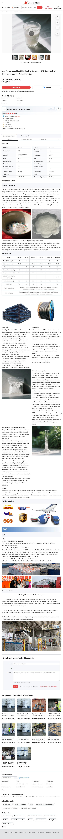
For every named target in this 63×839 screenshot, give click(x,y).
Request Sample (29, 91)
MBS (18, 781)
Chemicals (8, 12)
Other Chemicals (7, 804)
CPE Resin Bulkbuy (7, 824)
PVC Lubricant (20, 787)
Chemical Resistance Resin (18, 820)
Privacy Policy (56, 832)
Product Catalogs (24, 777)
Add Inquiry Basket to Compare (32, 63)
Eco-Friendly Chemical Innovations (44, 804)
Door (3, 784)
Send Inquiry (16, 87)
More (3, 827)
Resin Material (6, 816)
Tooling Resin (52, 820)
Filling (31, 804)
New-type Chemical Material (19, 12)
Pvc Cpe (30, 820)
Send (15, 686)
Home (3, 12)
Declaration (48, 832)
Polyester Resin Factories (34, 816)
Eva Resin (5, 820)
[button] (56, 139)
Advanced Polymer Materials (10, 808)
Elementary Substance (20, 804)
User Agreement (40, 832)
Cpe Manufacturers (41, 820)
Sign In (4, 128)
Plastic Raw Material (22, 784)
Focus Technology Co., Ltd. (21, 832)
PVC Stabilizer (50, 784)
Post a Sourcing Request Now (48, 686)
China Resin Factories (19, 816)
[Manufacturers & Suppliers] (31, 2)
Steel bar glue (49, 781)
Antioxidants (49, 787)
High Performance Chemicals (28, 808)
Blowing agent (5, 781)
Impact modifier (36, 781)
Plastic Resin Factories (50, 816)
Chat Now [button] (48, 87)
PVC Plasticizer (5, 787)
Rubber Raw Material (37, 784)
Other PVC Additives (37, 787)
